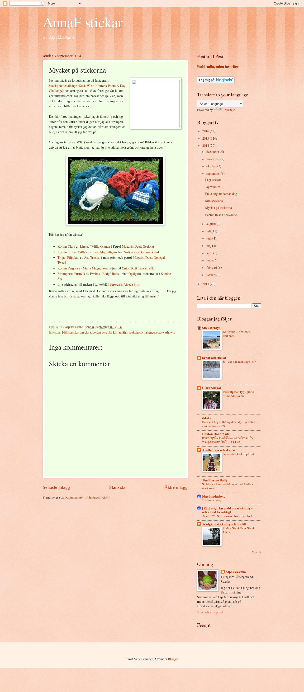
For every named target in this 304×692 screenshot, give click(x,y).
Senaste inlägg (56, 487)
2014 (206, 145)
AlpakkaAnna (236, 572)
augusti (211, 223)
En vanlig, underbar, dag (221, 193)
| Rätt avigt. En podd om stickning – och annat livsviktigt (227, 510)
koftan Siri (120, 332)
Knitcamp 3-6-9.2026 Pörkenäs (236, 334)
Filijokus (68, 332)
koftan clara (83, 332)
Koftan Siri (65, 252)
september (213, 173)
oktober (211, 166)
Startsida (117, 487)
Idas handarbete (213, 496)
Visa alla (256, 552)
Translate (229, 110)
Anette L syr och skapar (219, 450)
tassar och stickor (214, 357)
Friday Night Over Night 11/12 (238, 530)
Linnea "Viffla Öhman (95, 246)
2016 (206, 131)
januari (211, 275)
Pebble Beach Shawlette (221, 214)
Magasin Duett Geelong (138, 246)
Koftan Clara (66, 246)
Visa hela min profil (210, 612)
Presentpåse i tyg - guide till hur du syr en (238, 394)
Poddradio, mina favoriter (217, 66)
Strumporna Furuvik (71, 273)
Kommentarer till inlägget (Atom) (87, 497)
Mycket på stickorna (218, 207)
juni (209, 238)
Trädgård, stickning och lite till (224, 524)
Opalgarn (134, 273)
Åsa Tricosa (92, 257)
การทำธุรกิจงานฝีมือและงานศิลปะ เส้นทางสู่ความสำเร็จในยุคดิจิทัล (227, 440)
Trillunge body (211, 500)
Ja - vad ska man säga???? (239, 361)
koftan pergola (102, 332)
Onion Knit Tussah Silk (138, 268)
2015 (206, 138)
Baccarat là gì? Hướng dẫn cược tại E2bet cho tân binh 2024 (228, 424)
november (213, 159)
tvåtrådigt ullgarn (105, 252)
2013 (206, 284)
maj (209, 245)
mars (210, 260)
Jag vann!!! (212, 186)
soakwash (162, 332)
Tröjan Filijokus (68, 257)
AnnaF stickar (83, 21)
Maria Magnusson (95, 268)
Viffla (82, 252)
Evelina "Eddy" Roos (104, 273)
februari (212, 267)
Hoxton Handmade (215, 434)
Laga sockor (213, 179)
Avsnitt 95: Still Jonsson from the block (227, 516)
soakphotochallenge (142, 332)
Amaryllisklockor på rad (238, 454)
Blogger (173, 659)
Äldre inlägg (176, 487)
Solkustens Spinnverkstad (141, 252)
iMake (206, 418)
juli (209, 231)
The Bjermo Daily (214, 480)
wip (172, 332)
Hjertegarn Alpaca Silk (123, 284)
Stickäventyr (211, 327)
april (209, 253)
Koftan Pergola (67, 268)
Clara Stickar (211, 388)
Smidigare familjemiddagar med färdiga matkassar (227, 486)
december (213, 151)
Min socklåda (214, 200)
